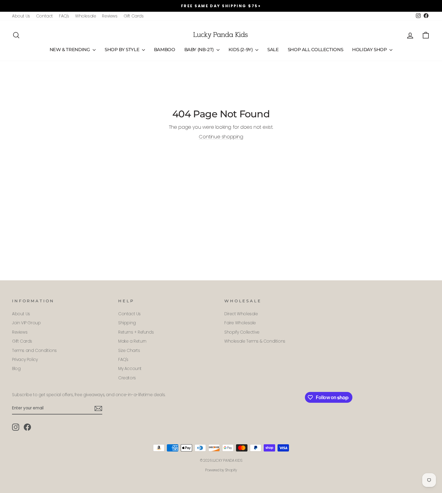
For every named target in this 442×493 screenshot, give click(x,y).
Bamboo (164, 49)
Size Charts (129, 350)
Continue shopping (221, 136)
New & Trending (70, 49)
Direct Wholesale (241, 314)
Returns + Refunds (136, 332)
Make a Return (132, 341)
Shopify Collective (241, 332)
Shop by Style (122, 49)
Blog (16, 368)
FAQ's (64, 16)
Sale (273, 49)
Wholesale (85, 16)
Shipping (127, 323)
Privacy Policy (25, 359)
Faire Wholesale (240, 323)
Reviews (109, 16)
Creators (127, 378)
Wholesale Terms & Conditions (254, 341)
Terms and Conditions (34, 350)
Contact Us (129, 314)
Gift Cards (134, 16)
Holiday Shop (370, 49)
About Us (21, 16)
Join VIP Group (26, 323)
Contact (44, 16)
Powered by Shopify (221, 470)
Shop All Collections (315, 49)
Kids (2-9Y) (241, 49)
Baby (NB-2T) (199, 49)
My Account (130, 368)
